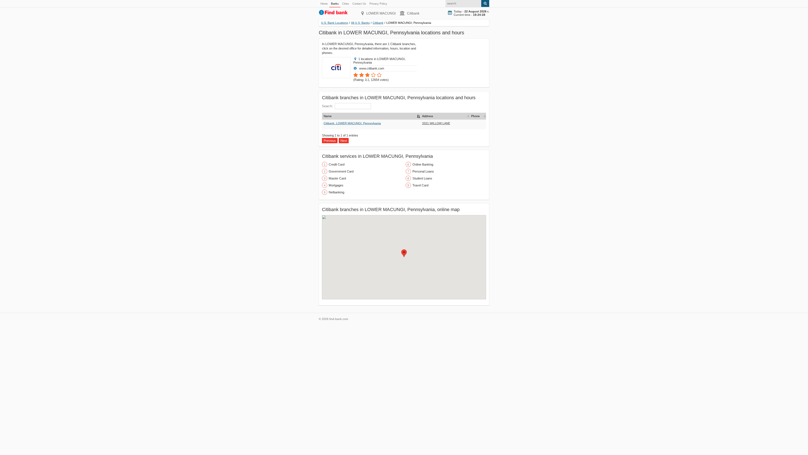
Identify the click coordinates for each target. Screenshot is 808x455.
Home (324, 3)
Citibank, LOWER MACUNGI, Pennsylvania (352, 123)
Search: (327, 106)
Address (427, 116)
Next (343, 140)
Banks (335, 3)
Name (328, 116)
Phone (475, 116)
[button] (404, 253)
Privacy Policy (378, 3)
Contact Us (359, 3)
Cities (345, 3)
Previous (330, 140)
